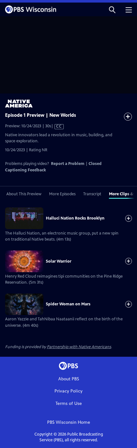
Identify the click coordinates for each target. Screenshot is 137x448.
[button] (112, 9)
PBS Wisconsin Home (68, 422)
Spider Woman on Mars (68, 304)
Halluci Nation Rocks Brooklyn (75, 218)
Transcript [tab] (92, 194)
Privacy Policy (68, 391)
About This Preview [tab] (23, 194)
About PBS (68, 379)
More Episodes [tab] (62, 194)
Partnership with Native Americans (79, 346)
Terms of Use (68, 403)
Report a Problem (67, 163)
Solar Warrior (58, 261)
